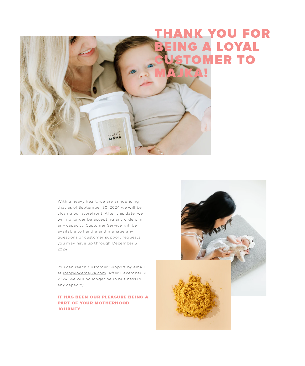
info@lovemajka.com (84, 273)
